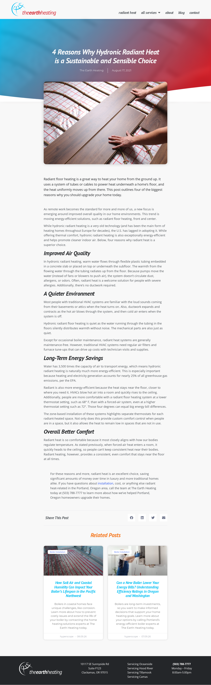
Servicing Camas (137, 677)
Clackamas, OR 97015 (95, 672)
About (169, 12)
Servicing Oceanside (139, 664)
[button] (131, 517)
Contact (194, 12)
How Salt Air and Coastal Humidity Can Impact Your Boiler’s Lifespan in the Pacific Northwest (73, 589)
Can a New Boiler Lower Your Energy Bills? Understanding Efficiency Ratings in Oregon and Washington (137, 589)
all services (149, 12)
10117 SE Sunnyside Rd (94, 664)
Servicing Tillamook (139, 672)
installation (105, 483)
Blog (181, 12)
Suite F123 (94, 668)
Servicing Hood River (140, 668)
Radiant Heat (127, 12)
